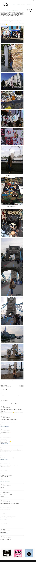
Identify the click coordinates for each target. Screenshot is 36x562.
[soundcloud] (33, 10)
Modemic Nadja (5, 400)
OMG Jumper (21, 386)
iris (3, 484)
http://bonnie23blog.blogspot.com (5, 481)
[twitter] (27, 10)
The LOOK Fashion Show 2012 (6, 386)
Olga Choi (4, 416)
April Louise (5, 523)
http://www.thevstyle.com (4, 459)
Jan (3, 536)
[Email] (30, 11)
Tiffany (4, 406)
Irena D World (6, 4)
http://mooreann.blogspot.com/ (5, 519)
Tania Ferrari (5, 529)
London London (12, 10)
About (14, 4)
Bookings (23, 4)
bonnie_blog (5, 470)
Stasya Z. (4, 392)
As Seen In (18, 4)
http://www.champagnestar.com (5, 497)
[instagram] (29, 10)
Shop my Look (28, 4)
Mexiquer (4, 500)
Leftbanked (2, 413)
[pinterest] (31, 10)
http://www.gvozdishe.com (4, 443)
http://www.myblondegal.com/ (5, 426)
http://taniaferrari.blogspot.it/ (4, 533)
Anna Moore (5, 513)
